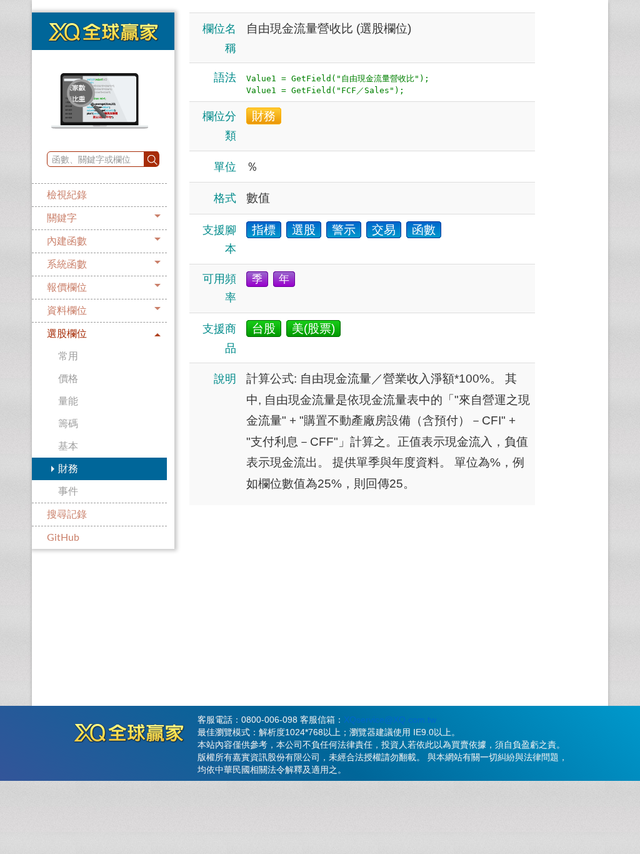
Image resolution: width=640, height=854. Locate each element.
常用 (68, 356)
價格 (68, 379)
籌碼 (68, 424)
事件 (68, 491)
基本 (68, 446)
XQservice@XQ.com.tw (390, 720)
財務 (68, 469)
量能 (68, 401)
